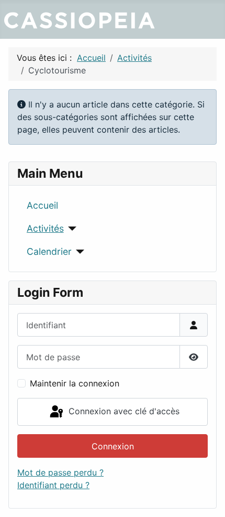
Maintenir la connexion (74, 383)
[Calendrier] (78, 252)
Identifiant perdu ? (53, 485)
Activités (45, 228)
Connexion (113, 446)
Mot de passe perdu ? (60, 472)
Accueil (42, 205)
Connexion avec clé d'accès (122, 411)
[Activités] (70, 229)
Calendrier (49, 251)
